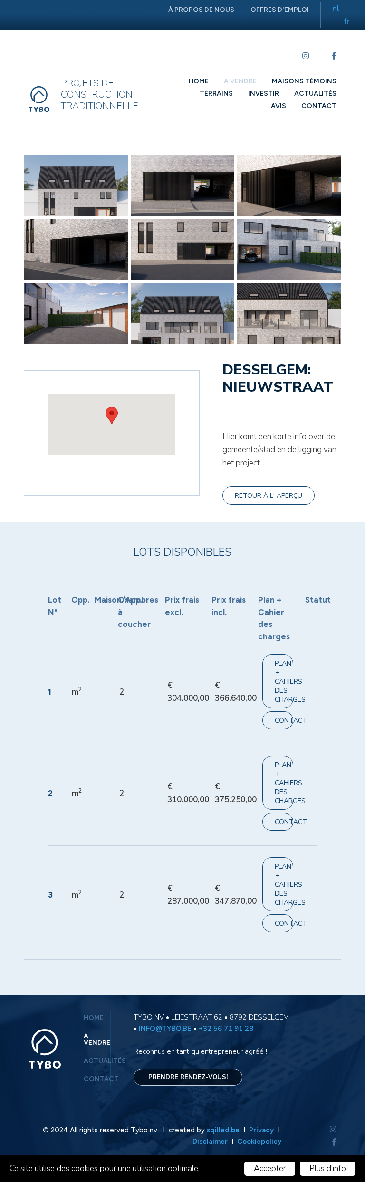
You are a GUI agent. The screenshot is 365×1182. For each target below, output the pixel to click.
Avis (278, 106)
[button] (112, 415)
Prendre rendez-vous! (188, 1077)
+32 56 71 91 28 (226, 1028)
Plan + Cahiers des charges (284, 681)
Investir (263, 94)
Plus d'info (327, 1168)
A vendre (240, 81)
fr (346, 21)
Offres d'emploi (279, 10)
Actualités (315, 94)
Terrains (216, 94)
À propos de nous (201, 10)
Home (199, 81)
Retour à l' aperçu (268, 495)
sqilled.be (223, 1130)
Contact (318, 106)
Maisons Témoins (304, 81)
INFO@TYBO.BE (165, 1028)
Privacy (262, 1130)
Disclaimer (210, 1141)
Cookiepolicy (259, 1141)
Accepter (270, 1168)
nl (336, 8)
